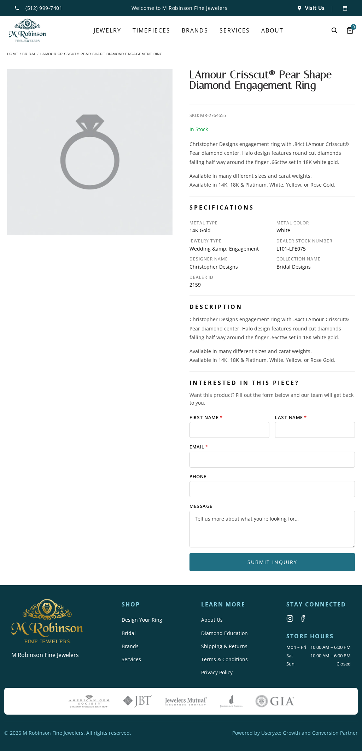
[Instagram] (289, 618)
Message (200, 506)
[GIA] (274, 701)
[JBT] (137, 701)
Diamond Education (224, 633)
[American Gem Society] (89, 701)
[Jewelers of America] (231, 701)
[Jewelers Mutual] (186, 701)
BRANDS (195, 30)
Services (131, 659)
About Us (212, 619)
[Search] (334, 30)
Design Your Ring (142, 619)
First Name (205, 417)
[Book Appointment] (343, 8)
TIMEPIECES (151, 30)
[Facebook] (302, 618)
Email (198, 447)
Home (12, 54)
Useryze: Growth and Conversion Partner (309, 732)
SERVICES (235, 30)
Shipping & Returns (224, 646)
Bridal (129, 633)
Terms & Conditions (224, 659)
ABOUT (272, 30)
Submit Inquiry (272, 562)
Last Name (291, 417)
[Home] (27, 30)
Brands (130, 646)
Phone (197, 476)
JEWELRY (107, 30)
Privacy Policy (217, 672)
